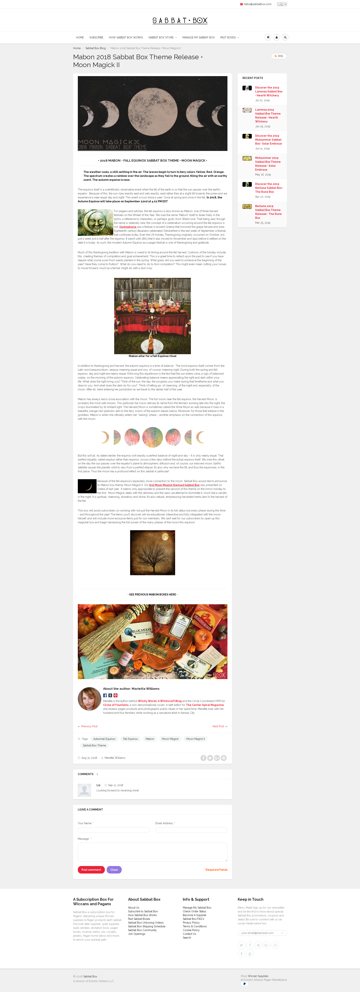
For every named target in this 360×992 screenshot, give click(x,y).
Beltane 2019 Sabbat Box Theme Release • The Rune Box (268, 212)
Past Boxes (228, 37)
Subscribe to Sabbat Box (143, 911)
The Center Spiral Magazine (205, 704)
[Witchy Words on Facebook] (105, 695)
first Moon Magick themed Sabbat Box (174, 485)
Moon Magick (170, 738)
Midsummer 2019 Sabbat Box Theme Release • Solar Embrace (268, 163)
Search (187, 937)
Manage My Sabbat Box (198, 37)
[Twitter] (241, 945)
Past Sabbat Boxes (139, 918)
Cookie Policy (191, 930)
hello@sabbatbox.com (258, 4)
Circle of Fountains (115, 704)
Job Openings (136, 933)
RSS (280, 56)
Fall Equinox (130, 738)
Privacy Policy (191, 922)
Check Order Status (194, 911)
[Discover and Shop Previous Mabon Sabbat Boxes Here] (152, 641)
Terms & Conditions (195, 926)
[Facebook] (250, 945)
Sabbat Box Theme (94, 745)
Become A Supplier (194, 915)
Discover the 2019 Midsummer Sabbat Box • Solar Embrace (268, 139)
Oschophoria (127, 226)
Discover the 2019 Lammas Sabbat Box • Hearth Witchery (268, 91)
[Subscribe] (282, 933)
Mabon (150, 738)
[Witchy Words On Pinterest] (115, 695)
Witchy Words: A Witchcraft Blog (160, 701)
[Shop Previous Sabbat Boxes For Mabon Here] (152, 113)
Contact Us (189, 933)
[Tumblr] (241, 953)
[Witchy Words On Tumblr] (110, 695)
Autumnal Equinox (104, 738)
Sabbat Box (90, 976)
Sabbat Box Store (161, 37)
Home (80, 37)
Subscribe (96, 37)
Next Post (218, 726)
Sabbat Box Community (142, 930)
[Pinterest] (258, 945)
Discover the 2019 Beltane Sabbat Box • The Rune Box (269, 187)
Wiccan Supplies (258, 976)
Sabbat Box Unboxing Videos (146, 922)
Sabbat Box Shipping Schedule (146, 926)
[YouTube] (250, 953)
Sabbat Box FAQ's (193, 918)
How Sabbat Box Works (126, 37)
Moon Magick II (195, 738)
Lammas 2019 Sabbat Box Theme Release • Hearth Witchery (268, 115)
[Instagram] (275, 945)
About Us (133, 907)
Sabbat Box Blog (96, 48)
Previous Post (89, 726)
